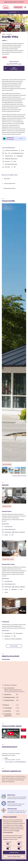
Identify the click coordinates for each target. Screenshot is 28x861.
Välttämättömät (8, 842)
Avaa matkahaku (14, 68)
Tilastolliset (8, 846)
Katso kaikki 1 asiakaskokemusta (15, 762)
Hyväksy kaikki (14, 852)
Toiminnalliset (19, 842)
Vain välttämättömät (14, 856)
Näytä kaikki (14, 646)
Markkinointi (19, 846)
